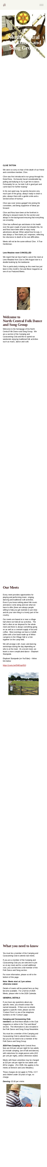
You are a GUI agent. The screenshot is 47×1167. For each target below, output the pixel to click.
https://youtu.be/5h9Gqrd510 (14, 665)
